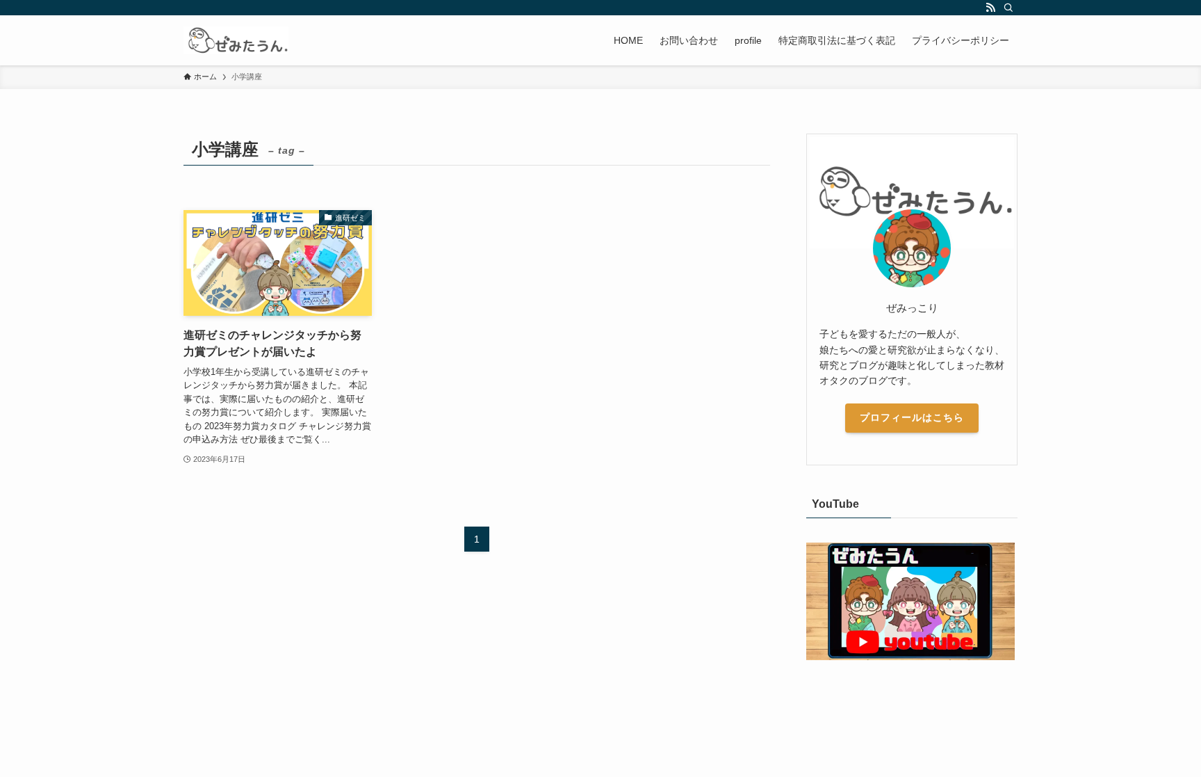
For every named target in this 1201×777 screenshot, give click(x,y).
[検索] (1008, 7)
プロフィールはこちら (912, 417)
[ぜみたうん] (235, 40)
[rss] (990, 7)
